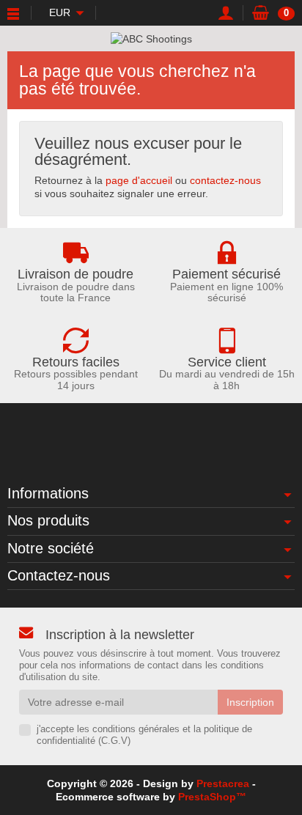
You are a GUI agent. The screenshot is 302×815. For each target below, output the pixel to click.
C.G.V (114, 741)
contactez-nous (225, 180)
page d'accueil (139, 180)
